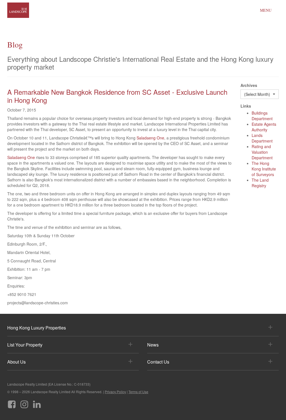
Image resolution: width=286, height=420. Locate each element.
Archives (248, 85)
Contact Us (158, 362)
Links (245, 106)
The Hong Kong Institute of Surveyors (264, 168)
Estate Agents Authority (264, 126)
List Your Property (24, 344)
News (153, 344)
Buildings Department (262, 115)
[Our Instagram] (24, 402)
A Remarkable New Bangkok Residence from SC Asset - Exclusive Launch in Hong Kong (117, 96)
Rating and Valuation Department (262, 152)
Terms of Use (138, 391)
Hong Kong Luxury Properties (36, 327)
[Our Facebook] (11, 402)
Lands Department (262, 138)
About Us (16, 362)
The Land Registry (260, 182)
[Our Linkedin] (36, 402)
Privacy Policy (115, 391)
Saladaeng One (150, 138)
